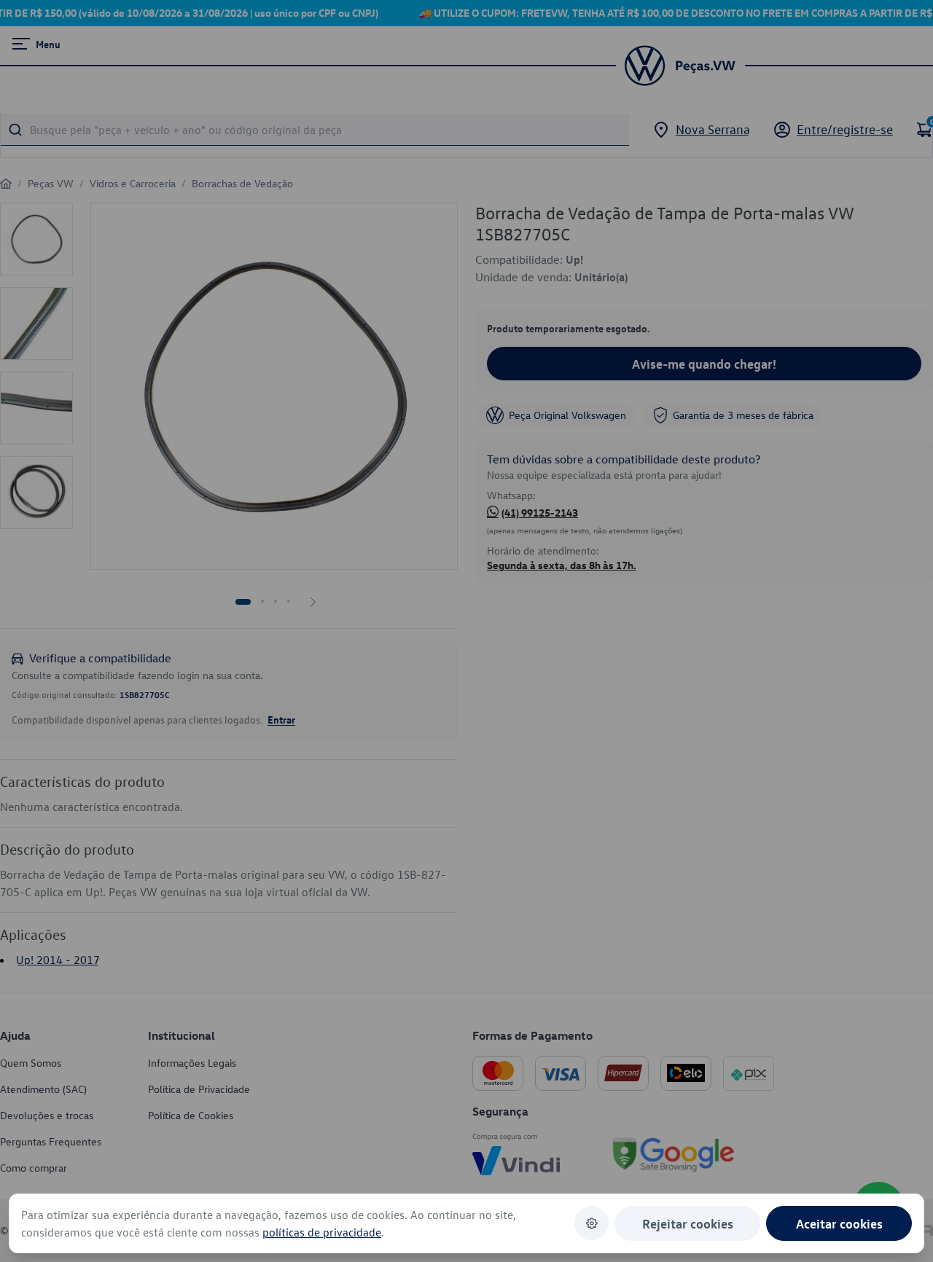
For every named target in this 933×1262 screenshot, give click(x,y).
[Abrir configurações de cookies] (591, 1223)
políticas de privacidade (321, 1232)
